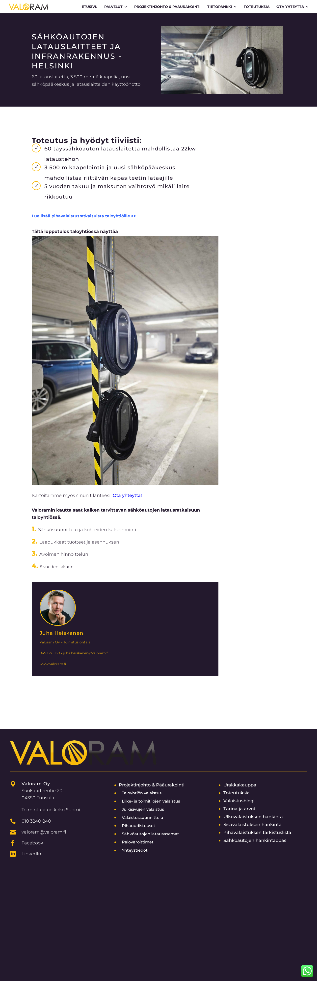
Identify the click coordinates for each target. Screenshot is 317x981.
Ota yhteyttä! (127, 495)
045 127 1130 (50, 653)
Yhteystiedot (135, 850)
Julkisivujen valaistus (143, 809)
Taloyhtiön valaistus (141, 793)
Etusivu (90, 7)
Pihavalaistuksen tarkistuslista (257, 832)
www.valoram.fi (53, 664)
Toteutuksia (257, 7)
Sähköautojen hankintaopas (254, 840)
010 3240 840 (36, 821)
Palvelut (113, 7)
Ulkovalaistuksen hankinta (253, 816)
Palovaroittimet (138, 842)
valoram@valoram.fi (44, 832)
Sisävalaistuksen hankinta (252, 824)
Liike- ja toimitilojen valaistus (151, 801)
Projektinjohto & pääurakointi (167, 7)
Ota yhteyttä (290, 7)
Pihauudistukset (138, 825)
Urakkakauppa (239, 784)
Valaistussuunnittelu (142, 817)
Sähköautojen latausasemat (150, 834)
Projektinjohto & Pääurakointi (152, 784)
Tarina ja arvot (239, 808)
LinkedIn (31, 853)
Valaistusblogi (239, 800)
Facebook (32, 842)
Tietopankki (219, 7)
